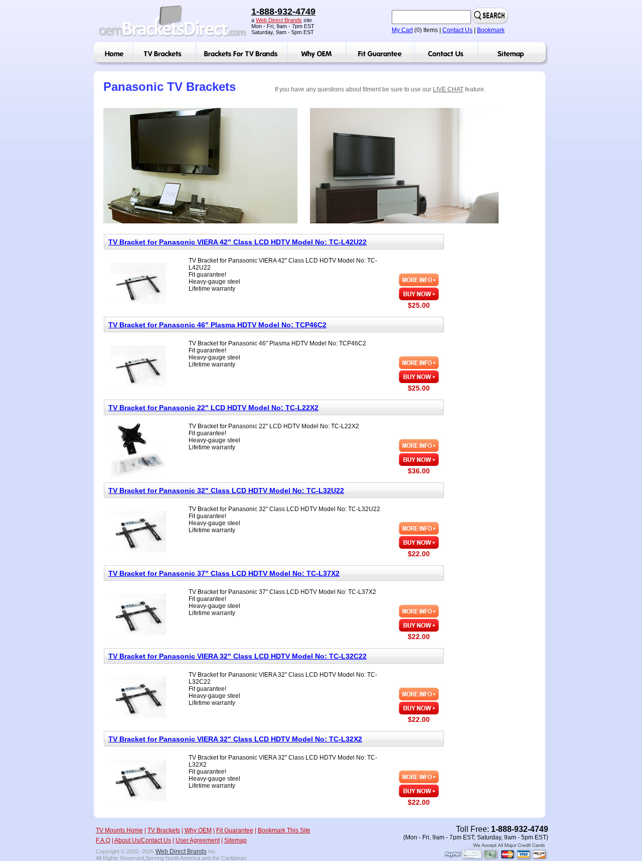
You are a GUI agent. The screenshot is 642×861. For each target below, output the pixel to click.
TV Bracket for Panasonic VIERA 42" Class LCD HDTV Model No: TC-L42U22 (237, 242)
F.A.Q (103, 840)
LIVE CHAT (448, 89)
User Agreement (198, 840)
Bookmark (491, 30)
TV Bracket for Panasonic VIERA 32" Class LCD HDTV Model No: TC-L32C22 (237, 656)
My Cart (402, 30)
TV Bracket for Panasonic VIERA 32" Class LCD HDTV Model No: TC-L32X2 (235, 739)
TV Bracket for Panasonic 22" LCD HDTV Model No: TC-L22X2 (213, 408)
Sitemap (235, 840)
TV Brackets (163, 830)
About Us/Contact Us (142, 840)
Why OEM (198, 830)
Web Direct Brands (279, 20)
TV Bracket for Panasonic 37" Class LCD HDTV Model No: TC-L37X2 (224, 573)
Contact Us (457, 30)
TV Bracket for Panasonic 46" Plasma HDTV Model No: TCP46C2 (217, 325)
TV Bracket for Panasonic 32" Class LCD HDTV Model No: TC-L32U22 (226, 490)
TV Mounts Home (119, 830)
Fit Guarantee (234, 830)
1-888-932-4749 (283, 12)
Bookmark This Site (284, 830)
